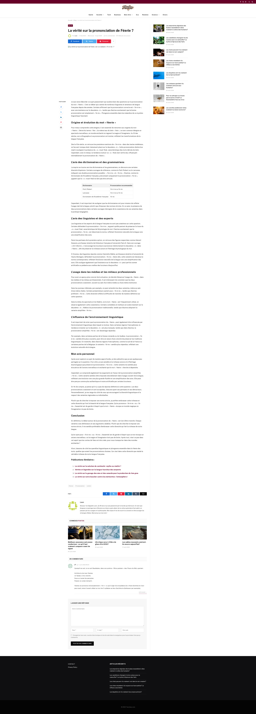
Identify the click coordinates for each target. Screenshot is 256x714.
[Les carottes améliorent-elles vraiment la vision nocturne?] (158, 110)
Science (155, 15)
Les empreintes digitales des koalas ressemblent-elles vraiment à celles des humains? (177, 27)
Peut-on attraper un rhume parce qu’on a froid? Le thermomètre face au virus (175, 98)
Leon (75, 35)
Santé (91, 15)
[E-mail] (61, 127)
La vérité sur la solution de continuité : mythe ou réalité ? (98, 466)
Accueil (70, 20)
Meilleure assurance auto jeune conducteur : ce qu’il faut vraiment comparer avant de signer (80, 545)
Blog (75, 20)
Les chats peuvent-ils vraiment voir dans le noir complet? (176, 51)
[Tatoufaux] (128, 8)
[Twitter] (61, 112)
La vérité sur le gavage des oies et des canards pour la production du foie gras (106, 473)
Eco (137, 15)
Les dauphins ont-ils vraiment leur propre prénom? (176, 74)
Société (99, 15)
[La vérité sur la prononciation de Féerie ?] (107, 71)
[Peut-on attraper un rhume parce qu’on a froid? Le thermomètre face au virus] (158, 98)
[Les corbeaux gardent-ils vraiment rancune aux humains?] (158, 86)
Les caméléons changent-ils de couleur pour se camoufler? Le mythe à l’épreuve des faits (177, 40)
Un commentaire (110, 35)
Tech (109, 15)
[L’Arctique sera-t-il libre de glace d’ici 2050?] (107, 532)
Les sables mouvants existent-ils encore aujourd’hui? (134, 543)
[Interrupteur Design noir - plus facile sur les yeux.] (249, 1)
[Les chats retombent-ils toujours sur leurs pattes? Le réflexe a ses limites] (158, 63)
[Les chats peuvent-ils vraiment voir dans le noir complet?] (158, 52)
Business (117, 15)
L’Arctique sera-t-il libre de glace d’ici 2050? (105, 543)
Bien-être (127, 15)
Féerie (71, 486)
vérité (89, 486)
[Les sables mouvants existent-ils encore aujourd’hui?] (134, 532)
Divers (165, 15)
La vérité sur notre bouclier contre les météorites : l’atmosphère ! (101, 477)
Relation (145, 15)
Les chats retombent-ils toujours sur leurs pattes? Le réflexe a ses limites (176, 62)
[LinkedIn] (61, 117)
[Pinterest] (61, 122)
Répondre (142, 592)
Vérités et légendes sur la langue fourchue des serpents (98, 470)
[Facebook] (61, 107)
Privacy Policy (72, 667)
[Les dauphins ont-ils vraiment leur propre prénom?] (158, 75)
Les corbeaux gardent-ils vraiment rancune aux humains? (175, 85)
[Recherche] (252, 2)
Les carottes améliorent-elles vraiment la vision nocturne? (176, 109)
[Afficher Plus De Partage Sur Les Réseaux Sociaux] (114, 41)
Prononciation (80, 486)
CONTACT (71, 664)
